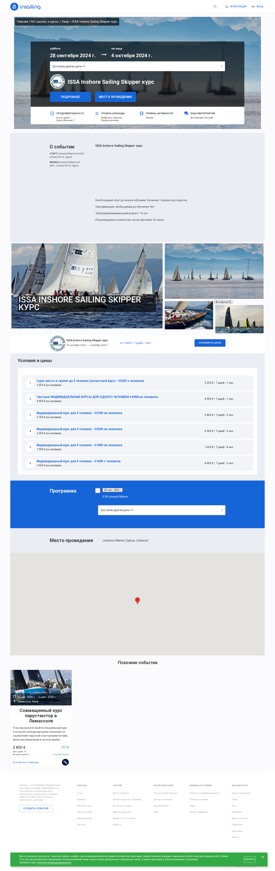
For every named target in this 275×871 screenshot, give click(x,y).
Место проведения (115, 97)
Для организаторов (163, 799)
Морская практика (122, 812)
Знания (235, 837)
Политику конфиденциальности (54, 862)
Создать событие (36, 808)
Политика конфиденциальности (204, 793)
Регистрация (238, 6)
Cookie (192, 806)
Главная (22, 21)
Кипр (65, 21)
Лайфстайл (237, 825)
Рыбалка (117, 825)
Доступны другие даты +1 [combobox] (69, 66)
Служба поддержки (198, 812)
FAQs (156, 812)
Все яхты (81, 825)
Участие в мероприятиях (166, 793)
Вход (260, 6)
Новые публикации (241, 793)
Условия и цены (210, 342)
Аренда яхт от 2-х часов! (124, 818)
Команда (81, 799)
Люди (234, 799)
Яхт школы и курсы (45, 21)
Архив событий (84, 818)
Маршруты (237, 812)
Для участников (161, 806)
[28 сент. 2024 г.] (97, 490)
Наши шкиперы (84, 812)
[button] (137, 343)
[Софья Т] (65, 762)
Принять (250, 859)
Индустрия (237, 831)
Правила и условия (198, 799)
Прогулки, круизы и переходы (127, 799)
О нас (79, 793)
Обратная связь (84, 806)
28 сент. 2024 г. (112, 490)
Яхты (234, 806)
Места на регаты (121, 793)
